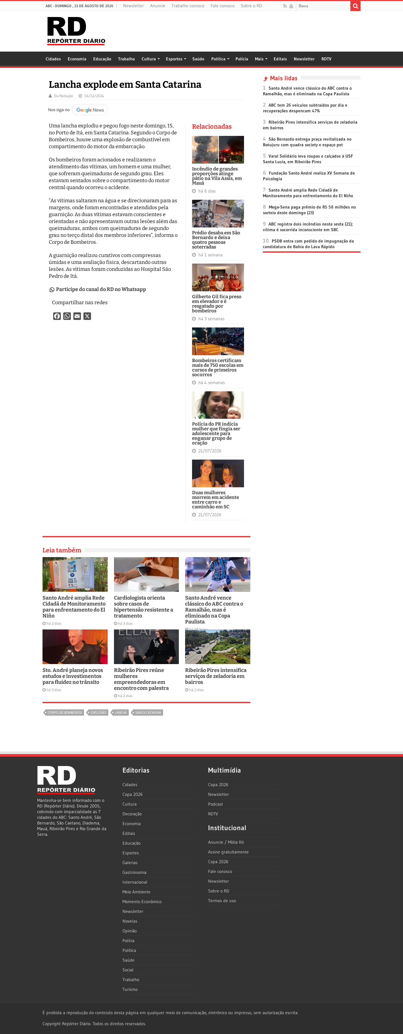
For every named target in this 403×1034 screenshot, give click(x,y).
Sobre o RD (251, 5)
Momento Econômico (142, 901)
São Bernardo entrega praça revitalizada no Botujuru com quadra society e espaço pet (307, 142)
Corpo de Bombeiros (65, 712)
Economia (77, 59)
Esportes (174, 59)
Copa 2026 (132, 794)
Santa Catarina (148, 712)
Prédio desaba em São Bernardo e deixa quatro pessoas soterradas (216, 240)
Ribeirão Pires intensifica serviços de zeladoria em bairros (216, 676)
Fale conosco (223, 5)
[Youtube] (291, 6)
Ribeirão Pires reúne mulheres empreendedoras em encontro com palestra (141, 679)
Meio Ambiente (136, 892)
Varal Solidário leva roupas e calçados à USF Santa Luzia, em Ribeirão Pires (308, 159)
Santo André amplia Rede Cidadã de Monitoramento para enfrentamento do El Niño (74, 607)
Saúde (198, 59)
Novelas (129, 921)
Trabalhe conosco (188, 5)
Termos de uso (222, 900)
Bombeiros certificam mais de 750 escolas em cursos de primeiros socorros (217, 367)
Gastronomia (134, 872)
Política (218, 59)
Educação (102, 59)
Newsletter (133, 5)
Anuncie (157, 5)
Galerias (130, 862)
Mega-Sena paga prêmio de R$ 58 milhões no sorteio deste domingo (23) (309, 209)
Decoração (132, 814)
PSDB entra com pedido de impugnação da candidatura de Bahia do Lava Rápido (308, 243)
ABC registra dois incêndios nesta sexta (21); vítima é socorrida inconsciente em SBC (308, 226)
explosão (98, 712)
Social (127, 970)
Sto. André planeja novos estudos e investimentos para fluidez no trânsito (73, 676)
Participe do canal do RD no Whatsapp (101, 289)
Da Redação (63, 95)
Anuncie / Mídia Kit (226, 842)
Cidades (53, 59)
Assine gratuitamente (228, 852)
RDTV (326, 59)
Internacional (134, 882)
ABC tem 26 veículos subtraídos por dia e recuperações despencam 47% (305, 108)
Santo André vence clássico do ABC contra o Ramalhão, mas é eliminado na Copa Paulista (214, 610)
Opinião (129, 931)
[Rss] (285, 6)
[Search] (355, 6)
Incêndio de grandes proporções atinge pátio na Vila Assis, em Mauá (217, 176)
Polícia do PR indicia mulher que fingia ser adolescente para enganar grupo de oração (216, 433)
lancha (121, 712)
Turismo (130, 989)
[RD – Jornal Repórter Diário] (76, 30)
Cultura (149, 59)
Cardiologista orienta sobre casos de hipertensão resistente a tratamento (143, 607)
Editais (280, 59)
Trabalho (126, 59)
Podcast (215, 804)
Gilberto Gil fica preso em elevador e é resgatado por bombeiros (216, 304)
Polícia (242, 59)
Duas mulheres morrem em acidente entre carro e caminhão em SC (215, 500)
